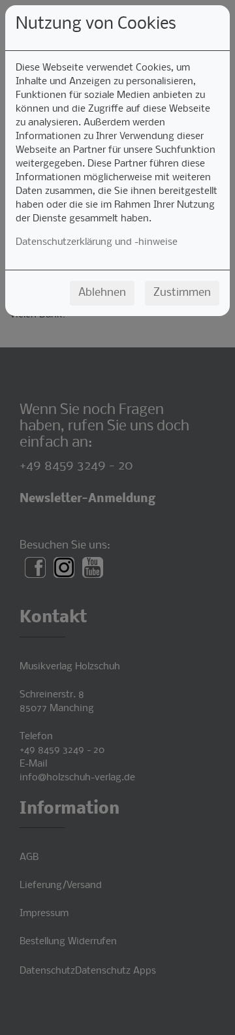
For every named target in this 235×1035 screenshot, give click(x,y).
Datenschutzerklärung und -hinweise (97, 242)
